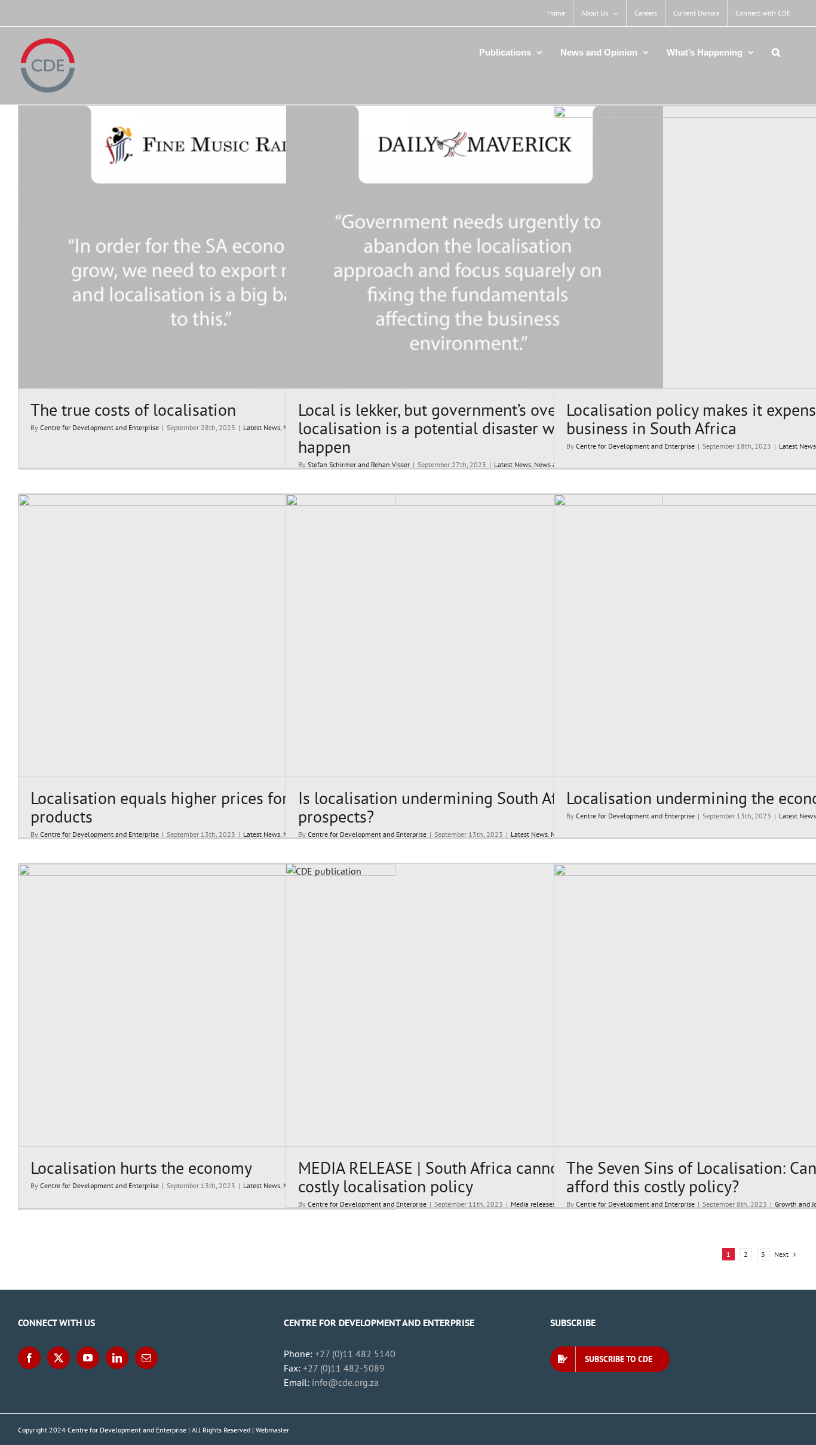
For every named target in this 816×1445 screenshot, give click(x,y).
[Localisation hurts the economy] (207, 1005)
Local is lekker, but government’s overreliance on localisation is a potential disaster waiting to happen (469, 428)
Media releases (533, 1203)
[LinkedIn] (117, 1357)
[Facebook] (29, 1357)
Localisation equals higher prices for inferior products (187, 807)
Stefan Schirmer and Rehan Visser (359, 464)
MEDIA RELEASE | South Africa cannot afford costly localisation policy (455, 1176)
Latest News (261, 427)
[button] (776, 52)
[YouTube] (87, 1357)
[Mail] (146, 1357)
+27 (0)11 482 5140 (355, 1354)
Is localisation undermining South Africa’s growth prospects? (473, 807)
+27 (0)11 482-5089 (344, 1368)
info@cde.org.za (345, 1382)
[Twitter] (58, 1357)
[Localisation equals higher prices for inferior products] (207, 635)
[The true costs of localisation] (207, 247)
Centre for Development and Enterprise (99, 427)
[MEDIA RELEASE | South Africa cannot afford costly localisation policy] (474, 1005)
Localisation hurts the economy (141, 1167)
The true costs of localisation (133, 409)
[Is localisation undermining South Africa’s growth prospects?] (474, 635)
